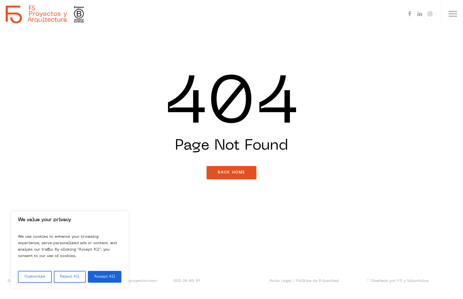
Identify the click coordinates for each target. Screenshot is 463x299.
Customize (34, 276)
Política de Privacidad (317, 281)
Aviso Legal (281, 281)
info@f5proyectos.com (135, 281)
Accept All (104, 276)
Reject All (69, 276)
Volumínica (417, 281)
